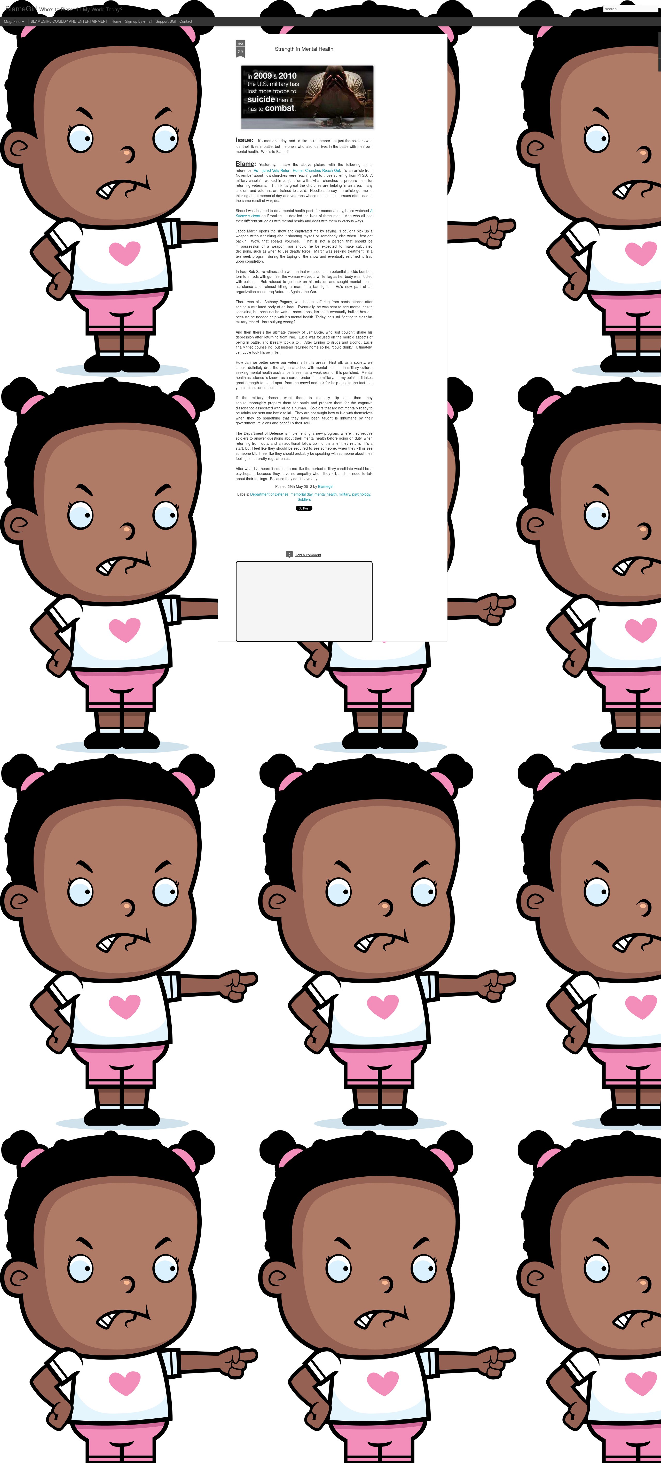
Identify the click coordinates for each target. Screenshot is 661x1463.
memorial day (301, 494)
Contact (185, 21)
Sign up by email (138, 21)
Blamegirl (325, 486)
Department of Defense (269, 494)
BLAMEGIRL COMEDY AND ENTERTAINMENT (69, 21)
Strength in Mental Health (304, 48)
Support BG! (166, 21)
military (344, 494)
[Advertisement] (401, 121)
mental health (325, 494)
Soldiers (304, 499)
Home (116, 21)
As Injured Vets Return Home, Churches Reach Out (297, 170)
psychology (361, 494)
